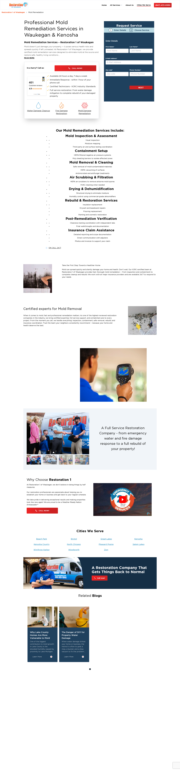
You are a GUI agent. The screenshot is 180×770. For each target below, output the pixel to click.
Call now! (101, 578)
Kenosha (138, 539)
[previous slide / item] (28, 439)
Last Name (133, 47)
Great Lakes (106, 539)
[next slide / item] (87, 439)
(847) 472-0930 (162, 5)
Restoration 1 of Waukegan (13, 12)
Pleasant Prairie (106, 544)
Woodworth (73, 550)
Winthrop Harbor (42, 550)
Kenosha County (41, 544)
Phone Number (135, 70)
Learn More (37, 657)
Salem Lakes (138, 544)
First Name (110, 47)
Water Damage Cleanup (38, 111)
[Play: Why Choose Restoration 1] (122, 499)
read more (29, 58)
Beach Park (41, 539)
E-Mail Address (111, 58)
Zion (106, 550)
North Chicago (74, 544)
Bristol (74, 539)
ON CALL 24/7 (55, 248)
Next (141, 87)
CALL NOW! (77, 68)
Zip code (109, 70)
